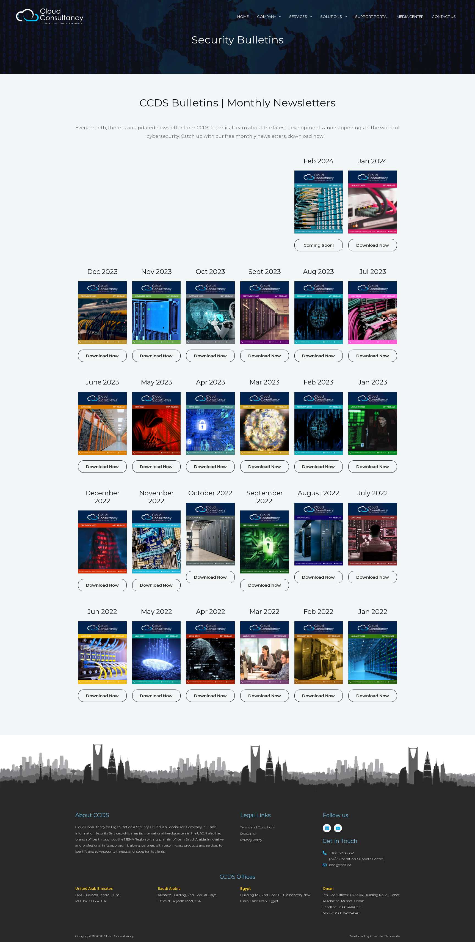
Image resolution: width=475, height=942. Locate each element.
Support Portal (371, 16)
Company (266, 16)
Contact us (444, 16)
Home (243, 16)
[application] (278, 16)
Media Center (410, 16)
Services (298, 16)
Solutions (331, 16)
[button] (318, 245)
